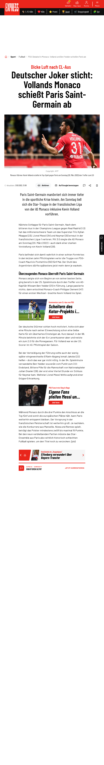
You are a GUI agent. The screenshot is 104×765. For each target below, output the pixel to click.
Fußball (22, 57)
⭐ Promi (53, 11)
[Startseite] (6, 57)
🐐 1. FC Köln (27, 11)
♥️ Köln (41, 11)
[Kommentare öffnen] (84, 185)
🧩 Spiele (97, 11)
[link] (12, 7)
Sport (13, 57)
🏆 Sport (66, 11)
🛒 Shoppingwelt (81, 11)
